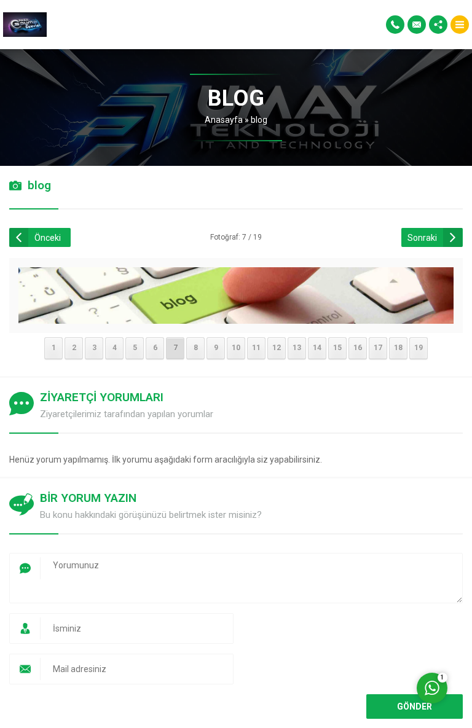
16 (357, 347)
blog (259, 120)
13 (297, 347)
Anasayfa (224, 120)
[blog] (236, 316)
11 (256, 347)
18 (398, 347)
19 (418, 347)
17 (378, 347)
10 (236, 347)
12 (276, 347)
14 (317, 347)
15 (337, 347)
